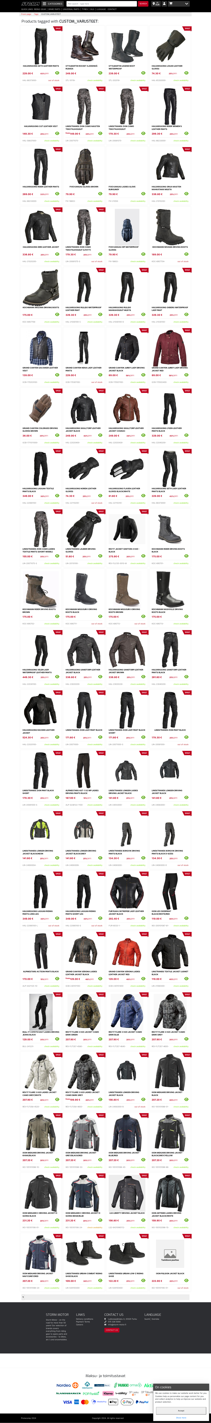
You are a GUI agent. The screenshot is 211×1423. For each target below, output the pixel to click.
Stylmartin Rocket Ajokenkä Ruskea (81, 67)
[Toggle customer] (164, 4)
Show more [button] (181, 1418)
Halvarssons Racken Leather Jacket (39, 731)
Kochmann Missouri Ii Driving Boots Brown (124, 610)
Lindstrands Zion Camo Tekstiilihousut (121, 127)
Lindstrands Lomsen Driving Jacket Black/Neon (38, 852)
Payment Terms (83, 1322)
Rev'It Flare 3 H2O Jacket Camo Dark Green (82, 1033)
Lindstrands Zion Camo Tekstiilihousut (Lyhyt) (78, 248)
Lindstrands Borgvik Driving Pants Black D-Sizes (167, 852)
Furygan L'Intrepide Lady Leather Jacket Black (126, 912)
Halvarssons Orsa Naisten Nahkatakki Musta (166, 188)
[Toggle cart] (179, 4)
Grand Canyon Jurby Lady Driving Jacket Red (170, 369)
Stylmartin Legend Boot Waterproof (122, 67)
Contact (112, 9)
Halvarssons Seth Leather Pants (41, 66)
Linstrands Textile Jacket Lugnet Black (170, 973)
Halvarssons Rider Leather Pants (41, 187)
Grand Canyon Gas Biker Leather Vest (40, 369)
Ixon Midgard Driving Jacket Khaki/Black (38, 1154)
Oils (92, 9)
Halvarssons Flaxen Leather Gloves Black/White (124, 490)
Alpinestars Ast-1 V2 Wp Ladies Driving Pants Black (82, 791)
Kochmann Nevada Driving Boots (170, 247)
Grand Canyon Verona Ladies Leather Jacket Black (81, 973)
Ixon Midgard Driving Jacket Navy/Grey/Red (38, 1274)
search (143, 3)
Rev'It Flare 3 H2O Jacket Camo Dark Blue (125, 1033)
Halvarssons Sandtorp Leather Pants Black (169, 671)
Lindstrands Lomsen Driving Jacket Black (167, 791)
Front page (26, 14)
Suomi (147, 1319)
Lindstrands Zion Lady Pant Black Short (127, 731)
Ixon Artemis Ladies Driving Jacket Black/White (166, 1214)
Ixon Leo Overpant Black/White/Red (161, 912)
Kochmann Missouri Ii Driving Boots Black (81, 610)
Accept (181, 1410)
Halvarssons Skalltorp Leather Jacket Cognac (126, 429)
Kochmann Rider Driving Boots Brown (39, 610)
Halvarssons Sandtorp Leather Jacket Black (83, 671)
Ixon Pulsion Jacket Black (170, 1273)
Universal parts (71, 9)
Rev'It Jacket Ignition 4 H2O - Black (124, 550)
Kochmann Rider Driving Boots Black (168, 550)
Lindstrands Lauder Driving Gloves (81, 550)
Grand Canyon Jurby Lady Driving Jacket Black (127, 369)
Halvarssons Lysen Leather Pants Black (167, 429)
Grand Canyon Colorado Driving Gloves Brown (40, 429)
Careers (79, 1324)
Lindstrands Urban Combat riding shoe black (84, 1274)
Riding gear (40, 9)
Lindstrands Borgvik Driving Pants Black (124, 852)
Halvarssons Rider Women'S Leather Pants (167, 127)
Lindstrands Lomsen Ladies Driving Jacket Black (123, 791)
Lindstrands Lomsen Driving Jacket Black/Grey (81, 852)
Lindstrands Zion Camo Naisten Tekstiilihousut (83, 127)
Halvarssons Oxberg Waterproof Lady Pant (170, 308)
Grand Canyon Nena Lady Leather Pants (83, 369)
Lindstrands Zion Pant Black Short (38, 791)
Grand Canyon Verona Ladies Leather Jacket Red (124, 973)
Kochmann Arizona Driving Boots (41, 307)
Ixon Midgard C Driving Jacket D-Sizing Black (40, 1214)
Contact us (112, 1330)
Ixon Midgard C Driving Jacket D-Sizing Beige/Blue (83, 1214)
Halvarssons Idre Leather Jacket (41, 247)
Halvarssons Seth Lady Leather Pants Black (169, 490)
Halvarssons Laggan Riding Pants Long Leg (38, 912)
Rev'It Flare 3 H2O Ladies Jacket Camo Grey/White (40, 1093)
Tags (36, 14)
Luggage (101, 9)
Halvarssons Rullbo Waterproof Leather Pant (83, 308)
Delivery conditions (84, 1319)
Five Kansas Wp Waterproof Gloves (124, 248)
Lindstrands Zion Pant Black (170, 730)
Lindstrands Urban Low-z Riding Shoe (126, 1274)
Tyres (85, 9)
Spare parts (54, 9)
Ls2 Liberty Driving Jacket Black (127, 1213)
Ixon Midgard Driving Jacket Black (167, 1093)
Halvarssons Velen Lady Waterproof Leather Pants (37, 671)
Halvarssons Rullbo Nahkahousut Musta (120, 308)
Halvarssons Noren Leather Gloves (81, 490)
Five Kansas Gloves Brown (84, 187)
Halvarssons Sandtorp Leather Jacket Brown (126, 671)
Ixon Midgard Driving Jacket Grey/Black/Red (81, 1154)
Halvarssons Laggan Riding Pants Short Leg (81, 912)
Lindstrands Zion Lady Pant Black (84, 730)
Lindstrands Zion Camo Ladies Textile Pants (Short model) (39, 550)
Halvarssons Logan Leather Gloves (167, 67)
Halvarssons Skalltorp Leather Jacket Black (83, 429)
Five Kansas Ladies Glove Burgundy (122, 188)
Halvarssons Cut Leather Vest (41, 126)
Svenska (155, 1319)
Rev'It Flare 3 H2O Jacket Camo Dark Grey (168, 1033)
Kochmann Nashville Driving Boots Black (167, 610)
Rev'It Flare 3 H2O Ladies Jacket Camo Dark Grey (83, 1093)
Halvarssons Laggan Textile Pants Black (38, 490)
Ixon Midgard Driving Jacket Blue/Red (124, 1154)
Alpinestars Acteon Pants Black (41, 971)
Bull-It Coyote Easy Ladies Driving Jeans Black (41, 1033)
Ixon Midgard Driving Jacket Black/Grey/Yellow (167, 1154)
